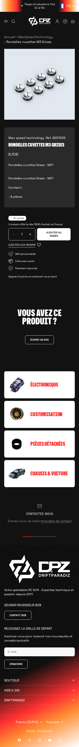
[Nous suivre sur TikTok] (60, 740)
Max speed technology (26, 138)
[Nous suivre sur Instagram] (39, 740)
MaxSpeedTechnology (35, 37)
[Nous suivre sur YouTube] (49, 740)
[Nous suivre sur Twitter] (29, 740)
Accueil (9, 37)
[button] (24, 245)
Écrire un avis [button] (39, 339)
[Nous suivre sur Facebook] (19, 740)
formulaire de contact (55, 521)
